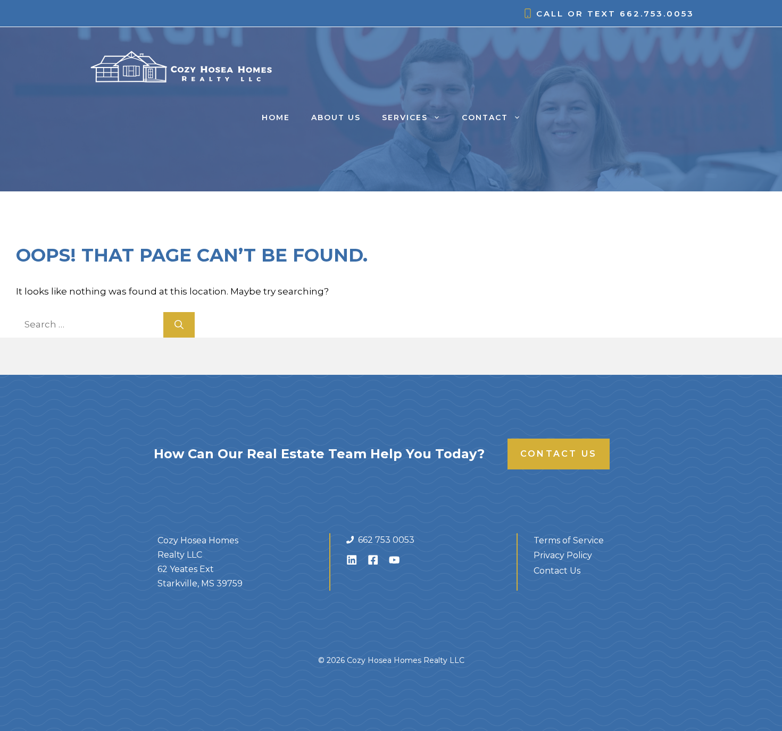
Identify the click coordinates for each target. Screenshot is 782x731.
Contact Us (558, 454)
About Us (336, 117)
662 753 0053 (386, 540)
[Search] (179, 325)
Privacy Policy (563, 555)
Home (276, 117)
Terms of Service (569, 540)
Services (405, 117)
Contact (485, 117)
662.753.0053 (657, 14)
